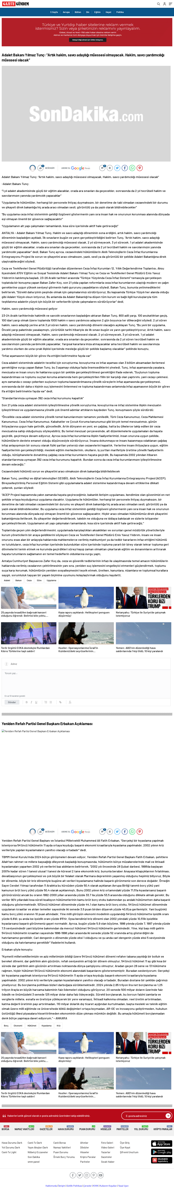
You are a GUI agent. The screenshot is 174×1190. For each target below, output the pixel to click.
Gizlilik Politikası (74, 1185)
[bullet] (50, 702)
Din (87, 12)
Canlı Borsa (59, 1142)
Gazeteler (46, 1128)
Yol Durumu (141, 1128)
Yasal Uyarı (123, 1185)
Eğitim (97, 12)
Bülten (78, 12)
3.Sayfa (54, 12)
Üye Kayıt (125, 1147)
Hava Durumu (66, 1128)
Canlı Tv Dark (35, 1142)
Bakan (18, 580)
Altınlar (84, 1142)
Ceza (29, 580)
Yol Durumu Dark (11, 1147)
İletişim (61, 1185)
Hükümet (32, 1025)
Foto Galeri (107, 1142)
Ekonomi (18, 1025)
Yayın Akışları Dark (38, 1147)
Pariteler (122, 1128)
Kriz (58, 1025)
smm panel (34, 1161)
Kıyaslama (46, 1025)
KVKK (95, 1185)
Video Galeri (107, 1147)
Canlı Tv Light (9, 1152)
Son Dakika (34, 1156)
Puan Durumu (87, 1128)
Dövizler (84, 1147)
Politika (120, 12)
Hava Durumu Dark (12, 1142)
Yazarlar (105, 1152)
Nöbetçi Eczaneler (38, 1152)
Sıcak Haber (108, 1161)
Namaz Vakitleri (24, 1128)
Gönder (12, 702)
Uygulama (51, 580)
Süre (39, 580)
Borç (6, 1025)
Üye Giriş (124, 1142)
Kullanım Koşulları (108, 1185)
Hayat (108, 12)
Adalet (7, 580)
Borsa (5, 1128)
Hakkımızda (51, 1185)
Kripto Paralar (163, 1128)
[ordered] (46, 702)
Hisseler (106, 1128)
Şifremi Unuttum (129, 1152)
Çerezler (87, 1185)
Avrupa (66, 12)
